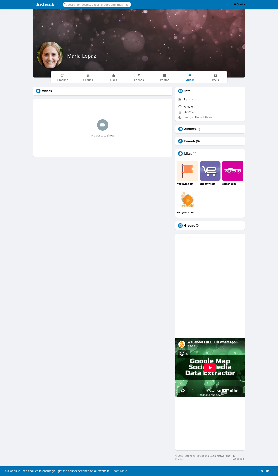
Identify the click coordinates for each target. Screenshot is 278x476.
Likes (188, 153)
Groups (189, 225)
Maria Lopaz (81, 55)
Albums (190, 128)
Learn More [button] (119, 471)
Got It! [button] (265, 471)
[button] (96, 4)
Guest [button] (240, 4)
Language (238, 458)
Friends (189, 141)
